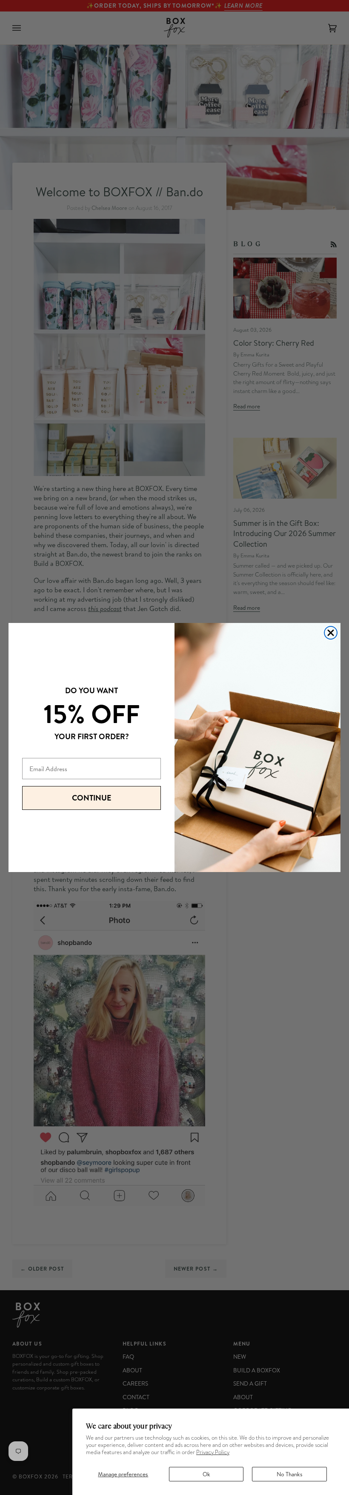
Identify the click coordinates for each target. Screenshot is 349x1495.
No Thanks (290, 1474)
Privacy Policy (212, 1452)
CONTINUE (91, 797)
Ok (206, 1474)
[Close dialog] (330, 632)
